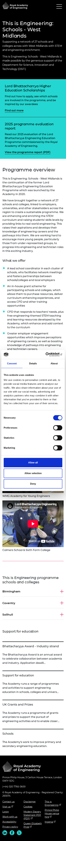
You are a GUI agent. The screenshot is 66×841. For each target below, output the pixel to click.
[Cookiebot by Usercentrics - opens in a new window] (48, 354)
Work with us (9, 816)
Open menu (59, 7)
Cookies (28, 806)
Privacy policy (10, 826)
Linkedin (4, 832)
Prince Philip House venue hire (52, 813)
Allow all (33, 462)
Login (5, 811)
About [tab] (54, 363)
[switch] (57, 427)
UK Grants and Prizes (17, 704)
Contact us (8, 801)
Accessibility (9, 821)
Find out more (14, 110)
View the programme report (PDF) (27, 152)
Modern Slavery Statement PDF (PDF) (32, 815)
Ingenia (49, 821)
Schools (7, 733)
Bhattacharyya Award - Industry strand (30, 646)
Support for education (18, 675)
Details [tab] (33, 363)
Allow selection (33, 473)
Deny (33, 483)
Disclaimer (30, 801)
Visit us (6, 806)
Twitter (19, 832)
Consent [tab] (12, 363)
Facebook (12, 832)
